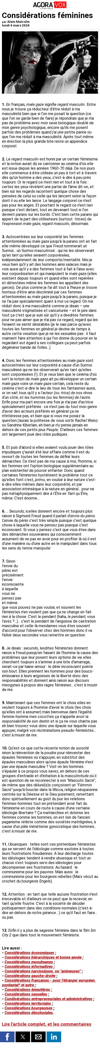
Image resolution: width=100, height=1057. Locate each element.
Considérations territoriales (28, 1003)
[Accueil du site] (50, 8)
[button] (7, 1037)
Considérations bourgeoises (28, 1008)
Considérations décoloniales (29, 1012)
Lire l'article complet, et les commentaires (46, 1024)
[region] (61, 578)
